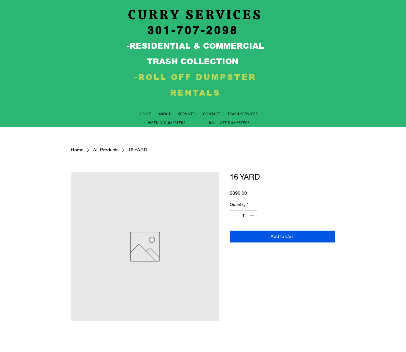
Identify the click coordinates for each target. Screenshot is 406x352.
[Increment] (252, 215)
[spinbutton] (243, 215)
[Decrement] (234, 215)
